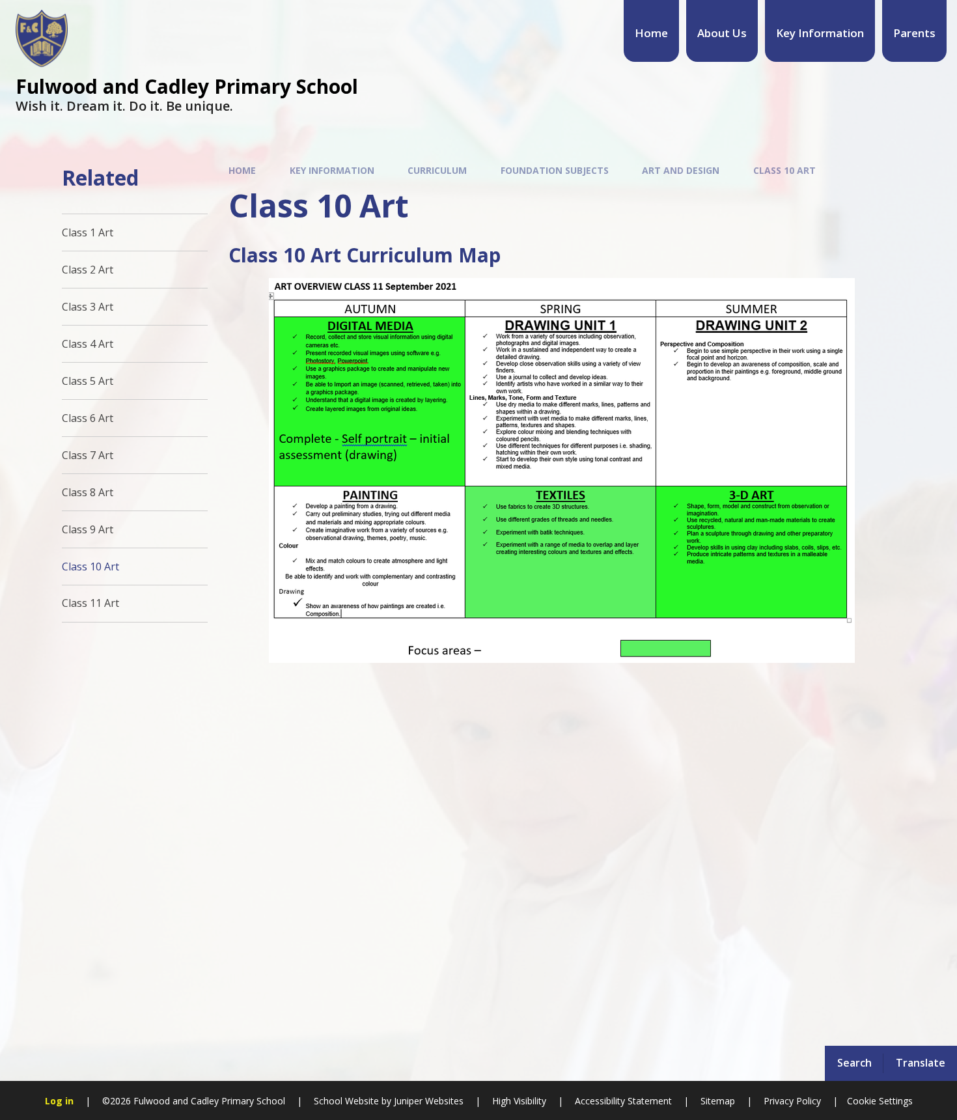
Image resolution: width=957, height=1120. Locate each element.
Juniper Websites (427, 1101)
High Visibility (519, 1101)
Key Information (332, 170)
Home (242, 170)
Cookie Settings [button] (880, 1101)
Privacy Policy (792, 1101)
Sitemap (717, 1101)
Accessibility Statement (623, 1101)
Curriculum (437, 170)
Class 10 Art (784, 170)
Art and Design (680, 170)
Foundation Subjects (555, 170)
